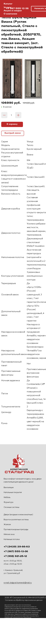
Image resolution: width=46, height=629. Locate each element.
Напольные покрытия (13, 492)
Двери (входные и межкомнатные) (18, 514)
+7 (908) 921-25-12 (15, 556)
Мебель (7, 497)
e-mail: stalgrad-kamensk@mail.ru (18, 582)
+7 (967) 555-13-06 (16, 552)
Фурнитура (8, 502)
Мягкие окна (9, 534)
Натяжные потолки (12, 539)
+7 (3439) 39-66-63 (17, 547)
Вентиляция (8, 487)
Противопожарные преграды (16, 529)
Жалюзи (7, 524)
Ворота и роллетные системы (16, 519)
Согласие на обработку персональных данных (23, 600)
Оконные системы (11, 507)
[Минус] (4, 115)
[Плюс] (18, 115)
